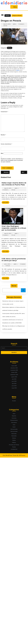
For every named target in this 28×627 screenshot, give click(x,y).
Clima (14, 413)
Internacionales (14, 429)
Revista (14, 447)
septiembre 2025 (14, 374)
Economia (14, 418)
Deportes (14, 415)
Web (2, 153)
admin (14, 24)
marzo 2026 (14, 365)
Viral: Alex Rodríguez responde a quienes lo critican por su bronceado (14, 228)
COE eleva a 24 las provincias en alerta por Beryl (14, 259)
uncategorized (14, 449)
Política (14, 440)
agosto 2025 (14, 376)
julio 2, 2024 (7, 264)
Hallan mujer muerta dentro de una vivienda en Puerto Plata (14, 184)
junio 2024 (14, 385)
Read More (6, 202)
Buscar (14, 286)
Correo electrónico (6, 144)
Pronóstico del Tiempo (14, 444)
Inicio (14, 424)
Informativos (14, 422)
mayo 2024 (14, 388)
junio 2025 (14, 381)
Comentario (4, 111)
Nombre (3, 134)
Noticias (8, 15)
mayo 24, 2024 (6, 24)
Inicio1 (14, 427)
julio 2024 (14, 383)
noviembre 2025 (14, 370)
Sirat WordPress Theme (9, 455)
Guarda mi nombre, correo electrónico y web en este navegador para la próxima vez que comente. (12, 160)
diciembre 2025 (14, 367)
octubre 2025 (14, 372)
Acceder (14, 400)
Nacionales (14, 433)
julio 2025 (14, 379)
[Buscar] (23, 290)
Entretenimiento (14, 420)
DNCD (17, 70)
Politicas (14, 442)
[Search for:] (14, 348)
